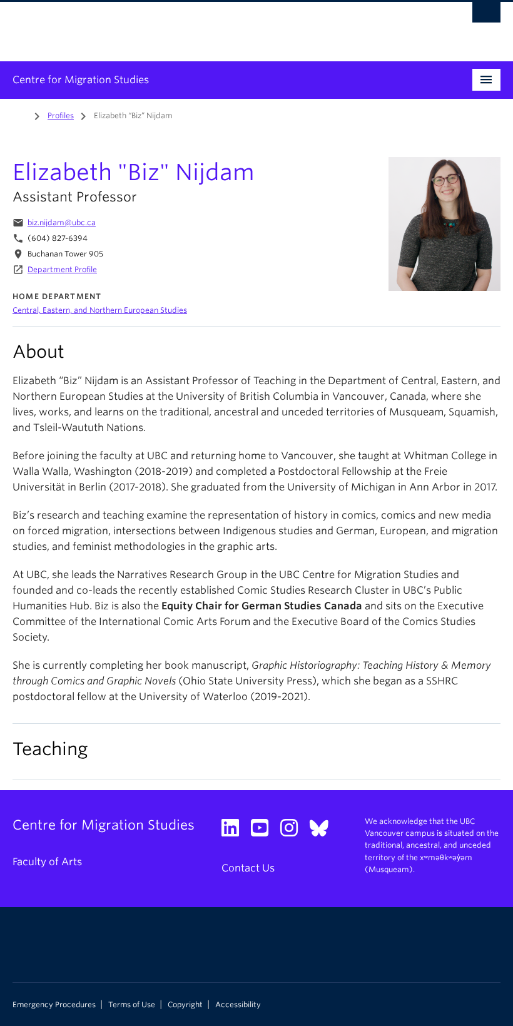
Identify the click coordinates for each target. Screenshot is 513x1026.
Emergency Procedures (54, 1004)
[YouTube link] (264, 832)
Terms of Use (131, 1004)
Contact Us (248, 868)
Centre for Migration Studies (81, 80)
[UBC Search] (486, 15)
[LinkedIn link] (234, 832)
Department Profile (62, 269)
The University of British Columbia (220, 25)
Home (20, 114)
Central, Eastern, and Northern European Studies (100, 310)
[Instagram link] (293, 832)
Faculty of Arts (47, 862)
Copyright (185, 1004)
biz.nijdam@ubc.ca (62, 222)
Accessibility (238, 1004)
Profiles (61, 115)
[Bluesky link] (324, 832)
